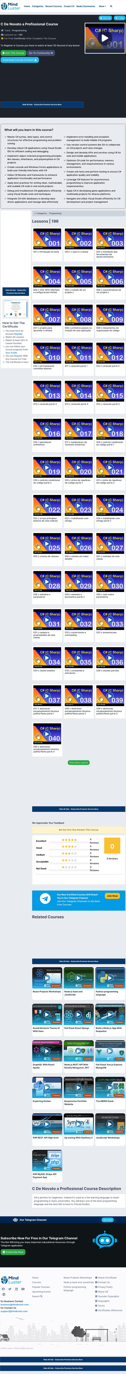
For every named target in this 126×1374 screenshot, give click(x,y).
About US (102, 1291)
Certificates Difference (109, 1310)
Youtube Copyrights (108, 1296)
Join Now (107, 1220)
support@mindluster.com (14, 1311)
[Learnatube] (11, 5)
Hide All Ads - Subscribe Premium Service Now (42, 104)
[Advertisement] (42, 83)
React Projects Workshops (78, 1277)
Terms (101, 1305)
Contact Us (103, 1282)
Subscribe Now (14, 1252)
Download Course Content (18, 59)
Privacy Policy (105, 1287)
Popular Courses (41, 1287)
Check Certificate (107, 1277)
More (102, 6)
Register (18, 334)
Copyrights (103, 1301)
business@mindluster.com (15, 1304)
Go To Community (40, 53)
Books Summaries (86, 6)
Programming (55, 213)
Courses (36, 1282)
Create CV (69, 6)
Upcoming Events (41, 1291)
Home (27, 6)
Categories (37, 6)
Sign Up (106, 18)
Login (120, 18)
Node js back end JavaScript (79, 1282)
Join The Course (14, 53)
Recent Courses (53, 6)
